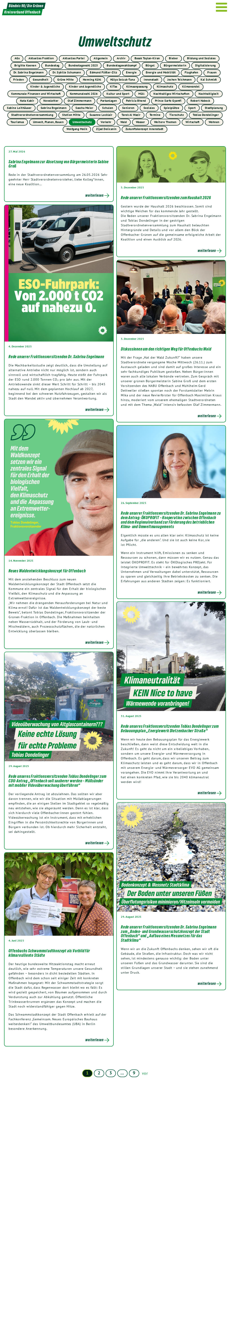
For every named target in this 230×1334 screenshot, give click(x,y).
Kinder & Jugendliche (45, 86)
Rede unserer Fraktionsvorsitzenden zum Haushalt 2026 (166, 197)
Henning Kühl (92, 80)
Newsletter (51, 101)
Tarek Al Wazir (131, 115)
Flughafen (191, 72)
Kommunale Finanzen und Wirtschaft (36, 94)
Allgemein (101, 58)
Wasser (140, 122)
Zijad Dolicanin (106, 129)
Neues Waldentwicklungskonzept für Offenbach (47, 570)
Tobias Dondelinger (206, 115)
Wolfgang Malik (76, 129)
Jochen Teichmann (179, 80)
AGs (17, 58)
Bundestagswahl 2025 (83, 65)
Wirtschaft (193, 122)
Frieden (18, 80)
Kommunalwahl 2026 (84, 94)
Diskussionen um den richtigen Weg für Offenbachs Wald (166, 348)
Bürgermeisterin (175, 65)
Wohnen (214, 122)
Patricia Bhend (136, 101)
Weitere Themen (165, 122)
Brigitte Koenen (25, 65)
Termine (155, 115)
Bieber (173, 58)
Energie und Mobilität (161, 72)
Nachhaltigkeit (209, 94)
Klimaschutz (165, 86)
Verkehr (106, 122)
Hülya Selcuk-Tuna (122, 80)
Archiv (121, 58)
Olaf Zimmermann (80, 101)
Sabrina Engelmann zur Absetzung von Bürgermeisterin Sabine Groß (58, 164)
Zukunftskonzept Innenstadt (145, 129)
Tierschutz (176, 115)
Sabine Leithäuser (19, 108)
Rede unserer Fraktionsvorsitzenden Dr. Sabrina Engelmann (56, 356)
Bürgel (150, 65)
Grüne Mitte (65, 80)
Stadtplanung (214, 108)
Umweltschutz (82, 122)
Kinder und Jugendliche (85, 86)
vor (145, 1073)
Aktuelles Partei (74, 58)
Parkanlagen (108, 101)
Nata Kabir (27, 101)
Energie (131, 72)
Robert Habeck (200, 101)
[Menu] (221, 7)
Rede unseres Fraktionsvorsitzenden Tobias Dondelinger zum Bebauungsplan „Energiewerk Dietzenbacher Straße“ (170, 728)
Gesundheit (40, 80)
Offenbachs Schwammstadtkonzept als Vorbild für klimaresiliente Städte (49, 953)
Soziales (149, 108)
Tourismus (17, 122)
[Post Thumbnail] (171, 164)
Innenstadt (151, 80)
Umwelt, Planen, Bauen (48, 122)
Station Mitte (71, 115)
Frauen (212, 72)
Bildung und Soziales (201, 58)
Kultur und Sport (117, 94)
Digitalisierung (205, 65)
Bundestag (52, 65)
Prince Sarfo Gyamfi (168, 101)
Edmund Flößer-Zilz (103, 72)
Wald (123, 122)
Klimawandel (191, 86)
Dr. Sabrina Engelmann (28, 72)
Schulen (107, 108)
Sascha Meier (84, 108)
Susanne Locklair (101, 115)
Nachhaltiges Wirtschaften (171, 94)
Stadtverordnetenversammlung (32, 115)
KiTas (113, 86)
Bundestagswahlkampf (122, 65)
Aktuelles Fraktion (41, 58)
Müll (141, 94)
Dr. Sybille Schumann (67, 72)
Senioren (128, 108)
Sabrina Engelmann (54, 108)
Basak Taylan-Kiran (147, 58)
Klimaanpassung (137, 86)
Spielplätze (171, 108)
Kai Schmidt (209, 80)
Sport (192, 108)
